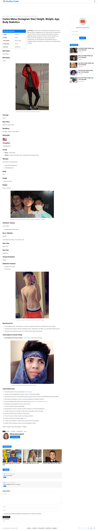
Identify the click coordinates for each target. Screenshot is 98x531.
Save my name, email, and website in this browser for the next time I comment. (22, 513)
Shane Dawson (27, 337)
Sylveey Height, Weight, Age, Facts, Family (31, 463)
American (8, 431)
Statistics (7, 16)
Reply (5, 477)
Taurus (25, 431)
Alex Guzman (44, 401)
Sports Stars (81, 81)
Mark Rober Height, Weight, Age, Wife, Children (52, 463)
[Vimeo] (88, 528)
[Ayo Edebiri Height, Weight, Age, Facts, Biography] (73, 50)
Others (11, 16)
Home (4, 16)
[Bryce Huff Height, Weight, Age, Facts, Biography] (73, 80)
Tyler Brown (36, 401)
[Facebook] (79, 528)
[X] (85, 528)
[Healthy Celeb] (11, 1)
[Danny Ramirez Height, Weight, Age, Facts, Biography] (73, 72)
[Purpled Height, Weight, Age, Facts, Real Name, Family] (12, 456)
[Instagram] (82, 528)
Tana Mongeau (28, 391)
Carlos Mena (13, 431)
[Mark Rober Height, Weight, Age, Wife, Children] (52, 456)
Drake (25, 418)
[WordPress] (94, 528)
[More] (48, 26)
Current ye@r (6, 519)
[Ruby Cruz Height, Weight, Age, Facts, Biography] (73, 58)
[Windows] (91, 528)
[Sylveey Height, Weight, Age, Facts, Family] (32, 456)
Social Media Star (20, 431)
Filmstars (81, 51)
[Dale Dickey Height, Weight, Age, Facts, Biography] (73, 65)
